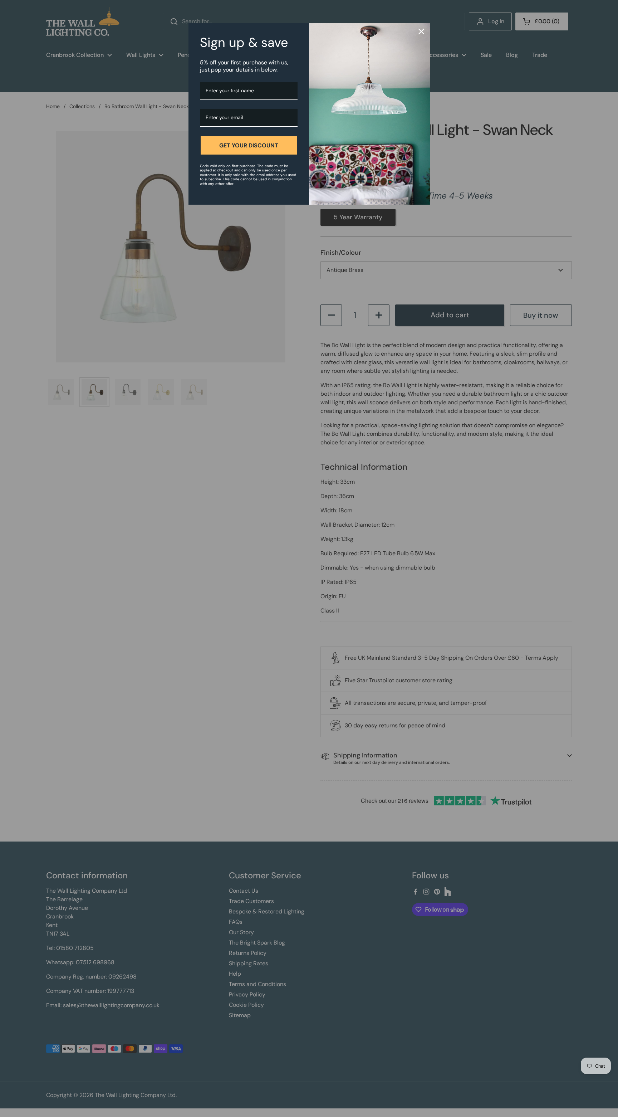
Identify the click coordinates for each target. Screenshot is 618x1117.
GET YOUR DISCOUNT (248, 145)
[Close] (421, 31)
